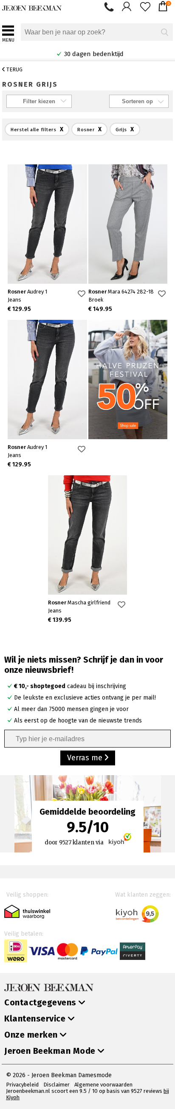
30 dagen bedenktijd (93, 54)
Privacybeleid (22, 1084)
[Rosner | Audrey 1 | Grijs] (47, 224)
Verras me (85, 757)
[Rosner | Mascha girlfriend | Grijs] (87, 535)
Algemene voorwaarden (103, 1084)
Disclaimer (56, 1084)
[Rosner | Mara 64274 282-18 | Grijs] (128, 224)
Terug (14, 69)
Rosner (27, 291)
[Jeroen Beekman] (32, 6)
